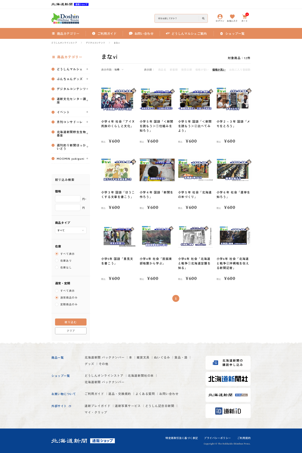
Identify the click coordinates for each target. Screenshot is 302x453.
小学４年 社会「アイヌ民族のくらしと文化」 (118, 123)
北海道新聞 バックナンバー (105, 357)
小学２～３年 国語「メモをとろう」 (233, 123)
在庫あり (66, 260)
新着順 (174, 69)
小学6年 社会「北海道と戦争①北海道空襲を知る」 (194, 263)
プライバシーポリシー (217, 437)
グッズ (89, 363)
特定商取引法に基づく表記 (182, 437)
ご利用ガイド (94, 393)
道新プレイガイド (97, 405)
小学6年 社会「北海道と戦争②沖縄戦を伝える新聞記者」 (233, 263)
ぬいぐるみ (162, 357)
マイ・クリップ (96, 412)
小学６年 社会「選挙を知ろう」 (233, 194)
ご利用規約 (244, 437)
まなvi (117, 42)
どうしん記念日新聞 (159, 405)
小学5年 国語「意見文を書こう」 (117, 260)
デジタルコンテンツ (95, 42)
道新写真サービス (128, 405)
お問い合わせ (169, 393)
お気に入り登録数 (239, 69)
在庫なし (66, 267)
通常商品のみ (69, 297)
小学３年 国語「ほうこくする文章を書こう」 (118, 194)
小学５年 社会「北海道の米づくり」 (195, 194)
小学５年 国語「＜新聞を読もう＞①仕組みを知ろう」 (157, 126)
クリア (71, 330)
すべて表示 (67, 253)
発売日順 (186, 69)
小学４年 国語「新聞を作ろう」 (157, 194)
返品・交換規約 (119, 393)
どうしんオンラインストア (64, 42)
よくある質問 (145, 393)
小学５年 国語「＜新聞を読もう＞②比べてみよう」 (195, 126)
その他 (104, 363)
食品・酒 (180, 357)
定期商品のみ (69, 304)
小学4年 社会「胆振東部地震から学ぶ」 (156, 260)
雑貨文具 (143, 357)
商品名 (162, 69)
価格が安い (202, 69)
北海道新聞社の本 (141, 375)
